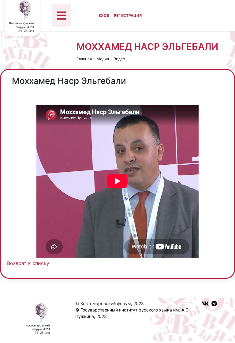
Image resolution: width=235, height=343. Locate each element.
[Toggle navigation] (61, 15)
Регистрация (128, 15)
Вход (104, 15)
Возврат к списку (28, 263)
